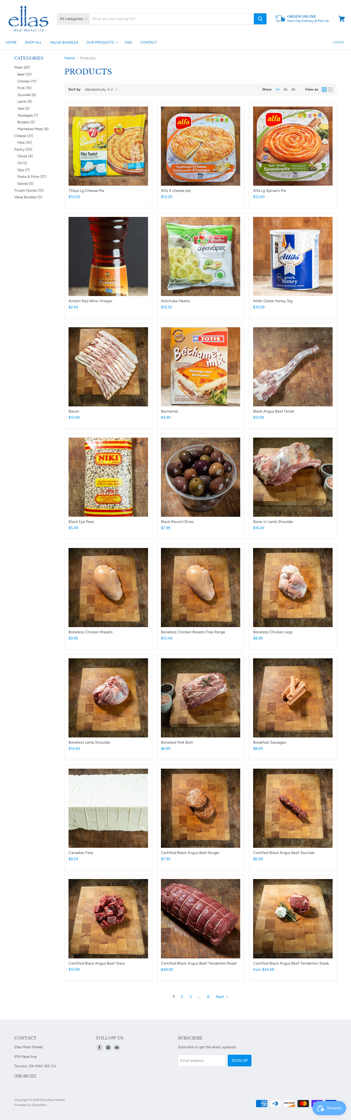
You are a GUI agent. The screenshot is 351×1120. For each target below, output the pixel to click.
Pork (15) (24, 88)
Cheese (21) (23, 136)
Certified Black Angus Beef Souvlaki (284, 852)
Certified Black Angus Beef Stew (97, 963)
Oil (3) (22, 163)
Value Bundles (64, 42)
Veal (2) (23, 108)
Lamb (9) (24, 101)
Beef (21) (24, 74)
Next (220, 996)
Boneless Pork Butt (177, 742)
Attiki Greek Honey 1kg (272, 301)
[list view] (330, 89)
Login (338, 42)
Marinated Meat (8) (32, 129)
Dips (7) (23, 170)
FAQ (128, 42)
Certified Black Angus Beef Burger (190, 852)
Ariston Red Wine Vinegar (90, 301)
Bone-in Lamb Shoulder (273, 521)
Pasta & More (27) (31, 176)
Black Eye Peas (81, 521)
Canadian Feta (81, 852)
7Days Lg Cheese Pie (86, 190)
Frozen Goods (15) (29, 190)
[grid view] (324, 89)
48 (293, 89)
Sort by (74, 89)
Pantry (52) (23, 149)
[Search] (260, 18)
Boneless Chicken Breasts (90, 632)
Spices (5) (25, 183)
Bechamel (169, 411)
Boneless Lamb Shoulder (89, 742)
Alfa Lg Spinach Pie (269, 190)
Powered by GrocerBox (30, 1105)
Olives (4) (25, 156)
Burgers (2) (26, 122)
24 (278, 89)
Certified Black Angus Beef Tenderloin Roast (199, 963)
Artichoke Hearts (175, 301)
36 (285, 89)
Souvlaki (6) (26, 95)
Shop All (33, 42)
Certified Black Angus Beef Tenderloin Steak (291, 963)
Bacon (74, 411)
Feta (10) (24, 142)
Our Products (100, 42)
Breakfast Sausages (269, 742)
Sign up (240, 1060)
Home (11, 42)
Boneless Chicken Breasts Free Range (193, 632)
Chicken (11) (26, 81)
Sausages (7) (27, 115)
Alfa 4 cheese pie (176, 190)
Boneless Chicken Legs (272, 632)
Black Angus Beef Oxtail (273, 411)
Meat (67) (22, 67)
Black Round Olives (177, 521)
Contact (148, 42)
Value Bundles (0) (28, 197)
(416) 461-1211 (25, 1076)
